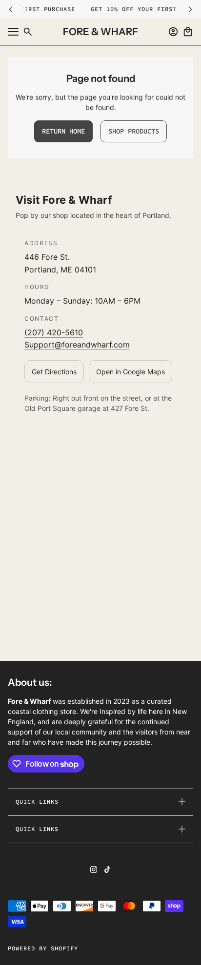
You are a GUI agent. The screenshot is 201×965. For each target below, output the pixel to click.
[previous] (11, 9)
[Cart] (187, 31)
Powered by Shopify (43, 948)
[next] (190, 9)
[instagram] (93, 869)
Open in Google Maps (130, 371)
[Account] (173, 31)
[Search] (27, 31)
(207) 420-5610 (53, 332)
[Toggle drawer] (13, 32)
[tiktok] (107, 869)
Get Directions (54, 371)
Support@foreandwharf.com (77, 344)
